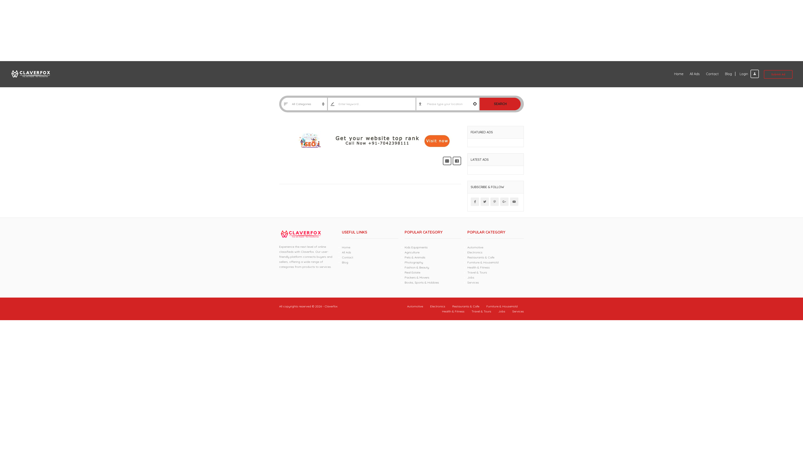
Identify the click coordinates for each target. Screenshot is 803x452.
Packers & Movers (417, 277)
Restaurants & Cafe (480, 257)
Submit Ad (778, 74)
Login (744, 74)
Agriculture (412, 252)
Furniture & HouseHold (483, 262)
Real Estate (412, 272)
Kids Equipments (416, 247)
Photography (414, 262)
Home (678, 74)
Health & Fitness (478, 267)
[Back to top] (789, 426)
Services (473, 282)
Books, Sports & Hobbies (422, 282)
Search (500, 104)
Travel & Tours (477, 272)
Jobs (470, 277)
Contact (712, 74)
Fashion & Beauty (417, 267)
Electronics (474, 252)
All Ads (695, 74)
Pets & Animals (415, 257)
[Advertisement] (125, 30)
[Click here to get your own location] (475, 104)
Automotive (475, 247)
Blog (728, 74)
